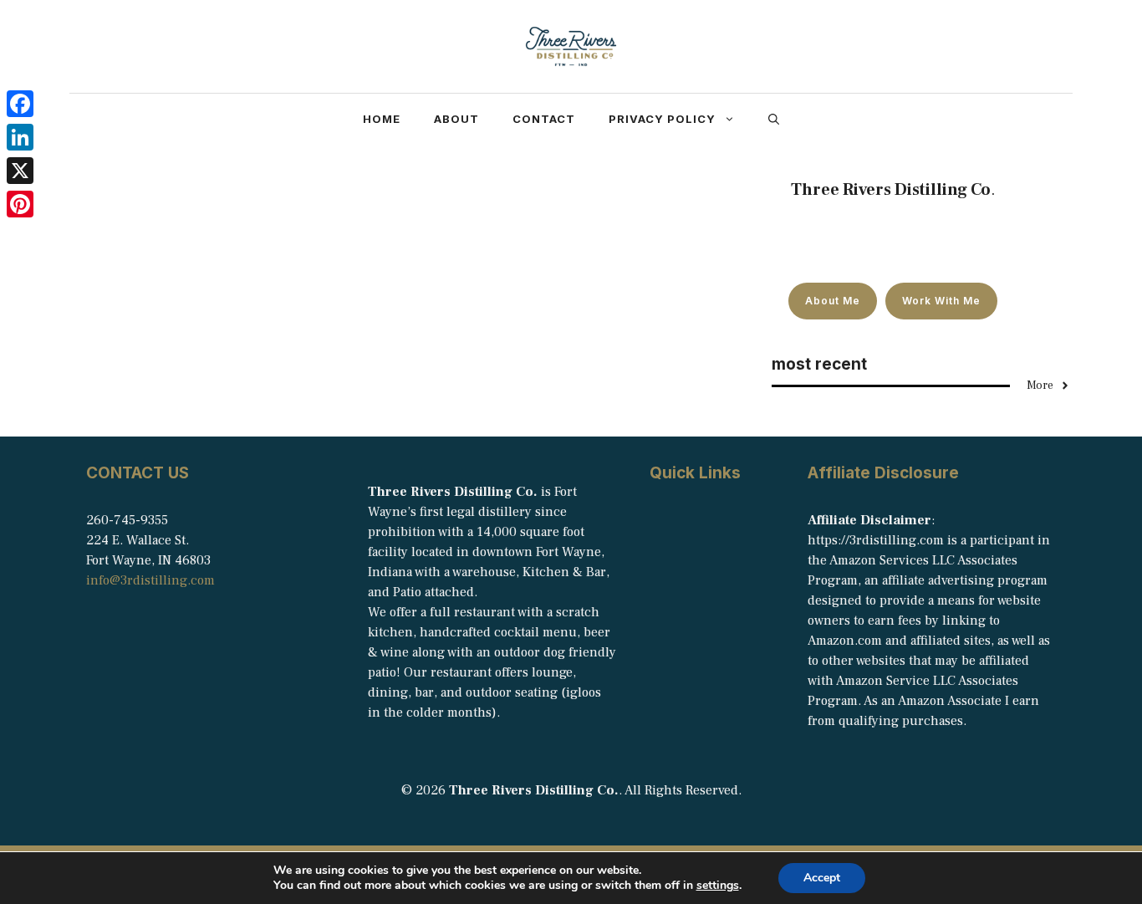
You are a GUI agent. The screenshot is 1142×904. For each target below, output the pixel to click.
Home (381, 118)
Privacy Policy (662, 118)
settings (717, 885)
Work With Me (941, 300)
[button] (774, 119)
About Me (832, 300)
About (456, 118)
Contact (543, 118)
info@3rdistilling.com (150, 580)
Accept (821, 878)
